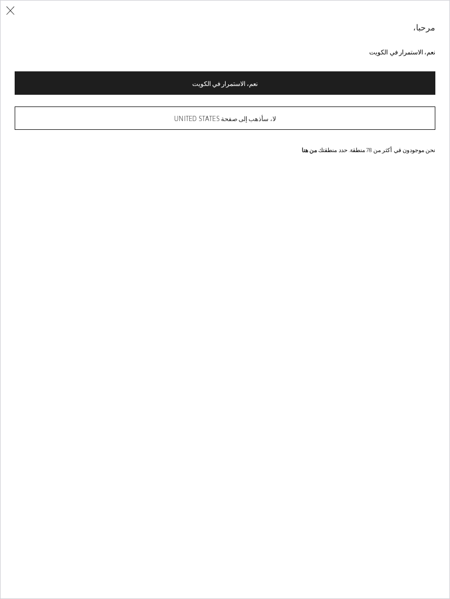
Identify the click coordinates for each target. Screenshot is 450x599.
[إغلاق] (10, 10)
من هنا (309, 149)
